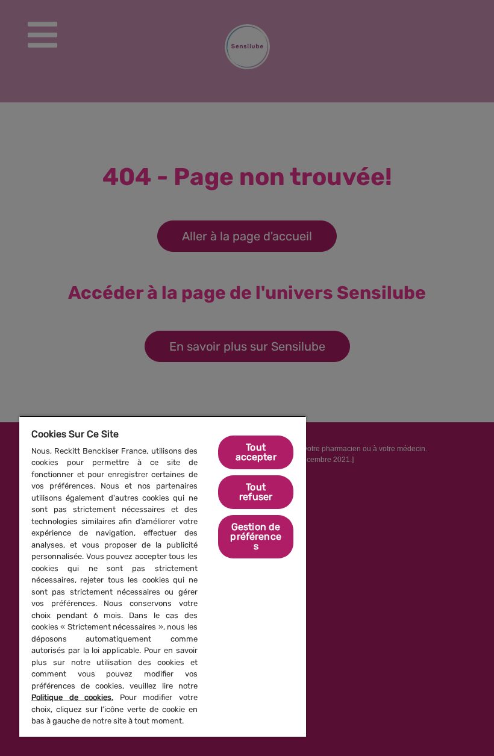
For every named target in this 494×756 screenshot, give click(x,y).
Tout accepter (256, 452)
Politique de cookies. (72, 697)
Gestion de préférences (255, 536)
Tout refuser (255, 491)
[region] (162, 576)
